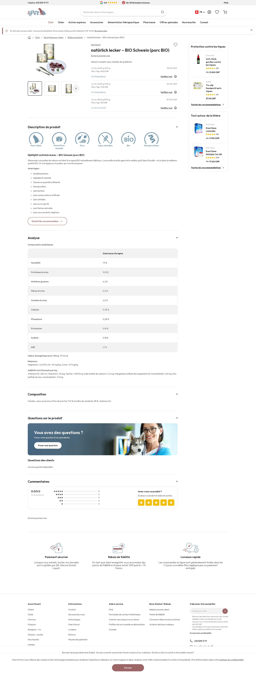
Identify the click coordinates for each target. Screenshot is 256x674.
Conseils (112, 629)
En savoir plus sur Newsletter (200, 633)
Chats (30, 614)
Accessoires (96, 22)
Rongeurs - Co (34, 629)
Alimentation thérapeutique (123, 22)
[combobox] (124, 12)
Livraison (72, 629)
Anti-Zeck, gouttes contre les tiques (213, 62)
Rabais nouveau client (159, 609)
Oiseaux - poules (35, 634)
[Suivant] (76, 88)
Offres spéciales (169, 22)
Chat (50, 22)
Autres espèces (77, 22)
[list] (52, 60)
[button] (200, 12)
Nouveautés (189, 22)
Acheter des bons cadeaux (161, 624)
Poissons (32, 624)
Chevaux (32, 619)
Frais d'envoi (74, 624)
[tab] (103, 128)
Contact (72, 609)
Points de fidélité (157, 614)
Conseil (204, 22)
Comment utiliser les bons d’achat (164, 619)
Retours (72, 634)
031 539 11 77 (200, 641)
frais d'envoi (100, 76)
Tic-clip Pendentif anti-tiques (214, 88)
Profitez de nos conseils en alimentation (127, 624)
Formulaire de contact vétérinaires (124, 614)
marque (31, 644)
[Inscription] (225, 611)
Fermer (128, 667)
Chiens (31, 609)
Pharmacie (149, 22)
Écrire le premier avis (100, 55)
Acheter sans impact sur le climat (124, 619)
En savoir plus (101, 31)
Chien (61, 22)
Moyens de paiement (77, 639)
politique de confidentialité (231, 659)
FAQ (226, 2)
